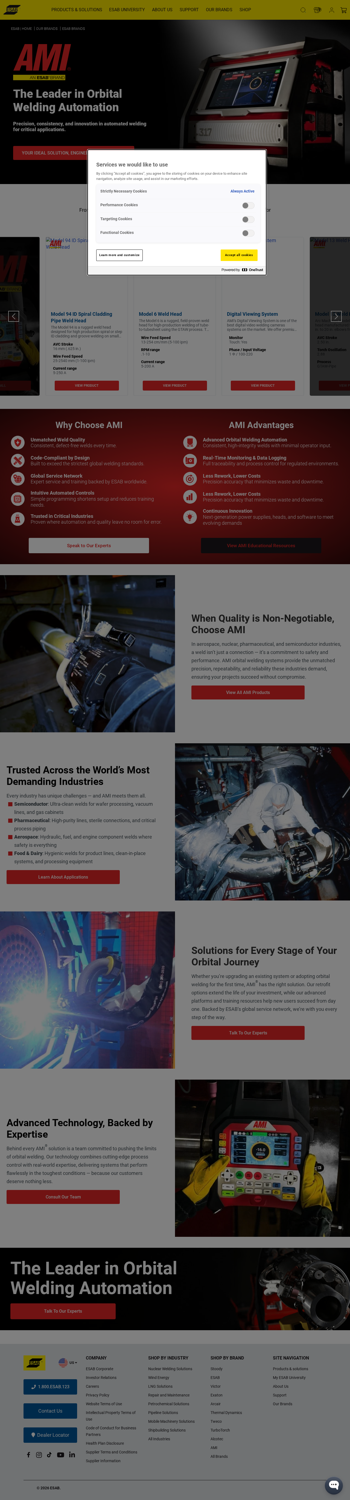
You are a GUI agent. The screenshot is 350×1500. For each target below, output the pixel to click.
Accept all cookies (239, 255)
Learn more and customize (119, 255)
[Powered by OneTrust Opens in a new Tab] (242, 271)
